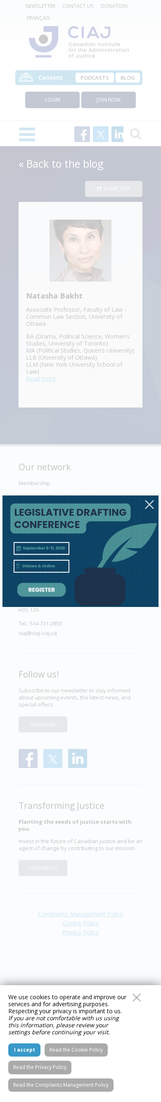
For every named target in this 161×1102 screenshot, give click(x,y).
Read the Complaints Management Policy (61, 1084)
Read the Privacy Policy (39, 1067)
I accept (24, 1049)
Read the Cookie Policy (76, 1049)
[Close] (149, 504)
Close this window (137, 997)
